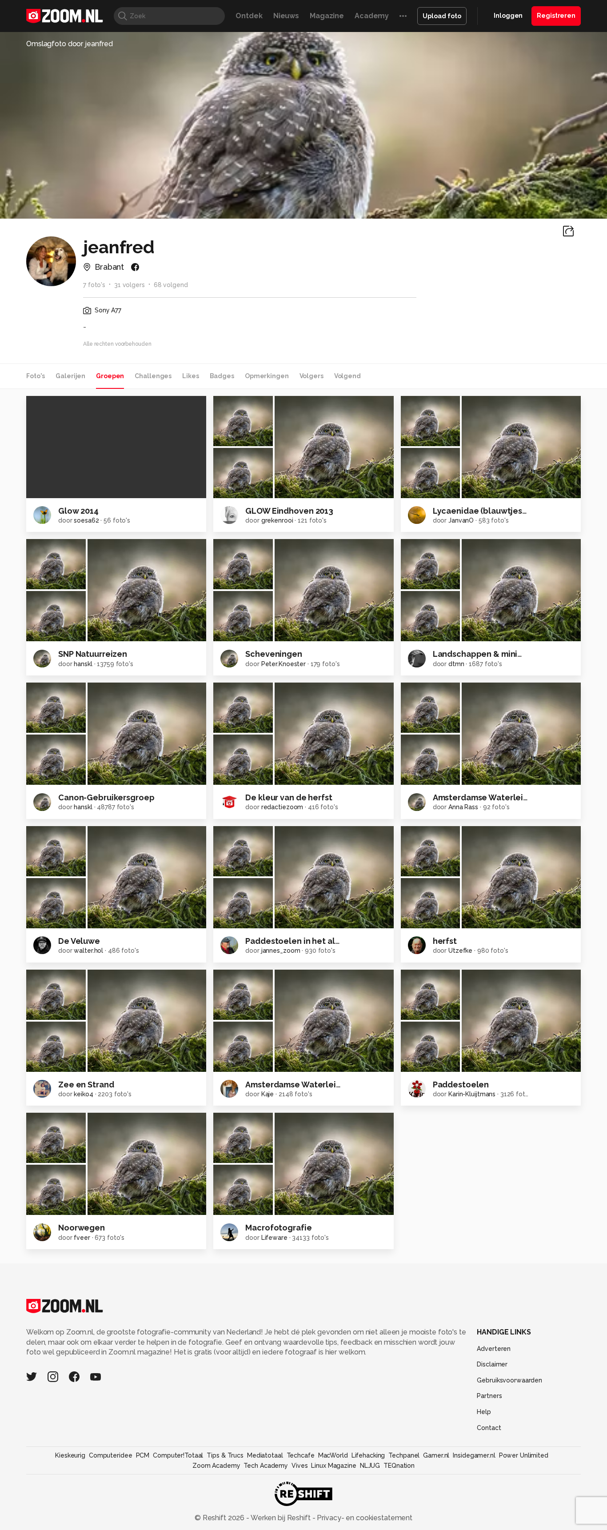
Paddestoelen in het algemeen (306, 941)
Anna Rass (463, 807)
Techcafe (301, 1455)
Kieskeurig (70, 1455)
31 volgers (129, 284)
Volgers (311, 376)
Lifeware (274, 1237)
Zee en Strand (86, 1084)
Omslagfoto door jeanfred (69, 44)
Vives (299, 1465)
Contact (489, 1427)
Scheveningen (273, 654)
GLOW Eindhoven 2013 (289, 510)
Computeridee (110, 1455)
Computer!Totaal (178, 1455)
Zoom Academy (216, 1465)
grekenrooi (277, 520)
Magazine (327, 16)
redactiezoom (282, 807)
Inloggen (508, 15)
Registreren (556, 15)
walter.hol (88, 950)
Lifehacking (368, 1455)
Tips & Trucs (225, 1455)
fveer (82, 1237)
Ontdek (249, 16)
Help (484, 1411)
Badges (222, 376)
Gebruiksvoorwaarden (509, 1380)
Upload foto (442, 16)
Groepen (110, 376)
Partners (489, 1395)
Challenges (153, 376)
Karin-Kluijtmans (471, 1094)
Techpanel (403, 1455)
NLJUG (370, 1465)
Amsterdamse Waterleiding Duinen (314, 1084)
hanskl (83, 663)
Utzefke (460, 950)
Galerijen (70, 376)
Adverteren (494, 1348)
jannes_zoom (280, 950)
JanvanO (461, 520)
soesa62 (86, 520)
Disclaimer (492, 1364)
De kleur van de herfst (288, 797)
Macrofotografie (278, 1227)
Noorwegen (81, 1227)
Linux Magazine (333, 1465)
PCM (143, 1455)
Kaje (267, 1094)
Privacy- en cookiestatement (363, 1518)
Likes (190, 376)
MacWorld (333, 1455)
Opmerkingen (267, 376)
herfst (445, 941)
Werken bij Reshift (280, 1518)
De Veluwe (79, 941)
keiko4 (83, 1094)
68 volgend (171, 284)
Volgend (347, 376)
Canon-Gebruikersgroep (106, 797)
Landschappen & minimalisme (492, 654)
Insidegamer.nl (474, 1455)
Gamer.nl (436, 1455)
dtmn (456, 663)
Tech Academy (266, 1465)
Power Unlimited (523, 1455)
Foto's (35, 376)
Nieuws (286, 16)
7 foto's (94, 284)
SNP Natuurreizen (92, 654)
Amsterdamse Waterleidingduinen (500, 797)
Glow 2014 (78, 510)
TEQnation (399, 1465)
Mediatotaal (265, 1455)
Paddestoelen (461, 1084)
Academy (372, 16)
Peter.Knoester (283, 663)
